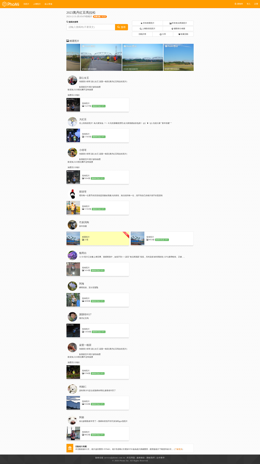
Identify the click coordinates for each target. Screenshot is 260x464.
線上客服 (48, 4)
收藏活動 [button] (184, 34)
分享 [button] (164, 34)
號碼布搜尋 (73, 22)
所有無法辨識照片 (179, 23)
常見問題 (131, 458)
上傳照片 (37, 4)
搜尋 (123, 27)
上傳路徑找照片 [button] (148, 29)
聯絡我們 (151, 458)
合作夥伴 (161, 458)
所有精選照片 (148, 23)
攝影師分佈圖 (179, 29)
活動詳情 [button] (142, 34)
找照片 (26, 4)
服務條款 (141, 458)
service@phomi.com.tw (114, 458)
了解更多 (178, 449)
